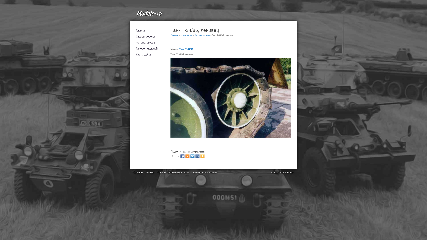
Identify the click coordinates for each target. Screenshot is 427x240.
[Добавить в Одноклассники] (187, 156)
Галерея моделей (147, 48)
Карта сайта (143, 54)
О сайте (150, 172)
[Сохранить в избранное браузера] (202, 156)
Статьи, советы (145, 36)
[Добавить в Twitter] (192, 156)
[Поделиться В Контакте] (197, 156)
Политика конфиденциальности (173, 172)
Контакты (138, 172)
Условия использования (205, 172)
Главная (141, 30)
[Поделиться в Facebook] (182, 156)
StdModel (289, 172)
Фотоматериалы (146, 42)
